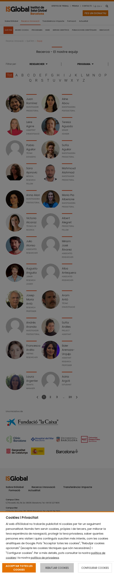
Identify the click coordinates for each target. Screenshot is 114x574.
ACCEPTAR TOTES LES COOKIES (19, 567)
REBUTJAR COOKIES (57, 568)
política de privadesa (45, 558)
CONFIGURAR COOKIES (95, 568)
